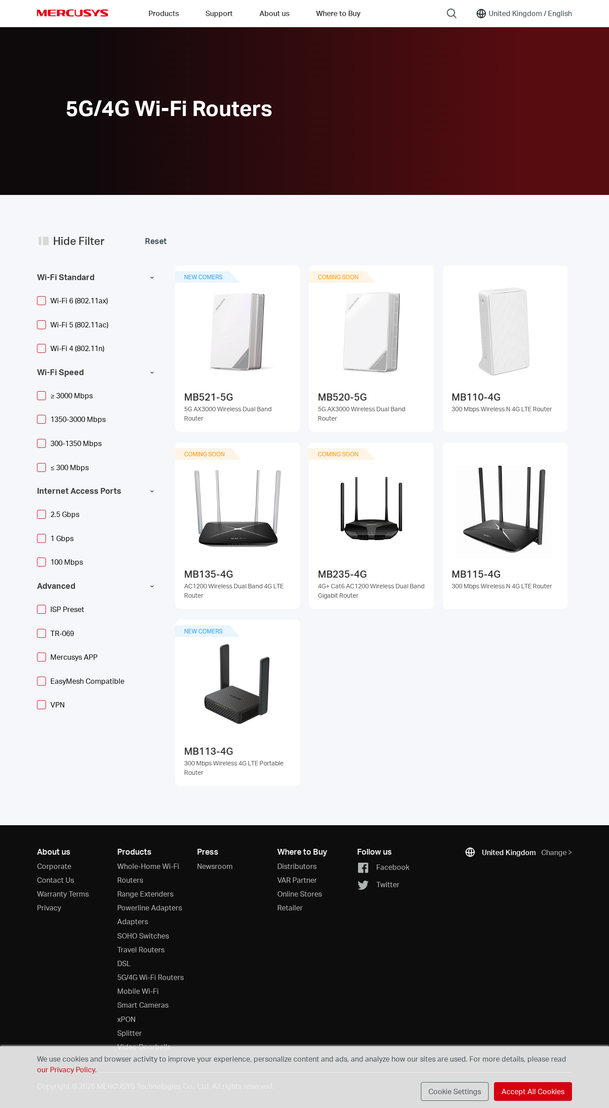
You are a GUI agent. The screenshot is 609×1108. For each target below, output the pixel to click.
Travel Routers (141, 949)
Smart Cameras (143, 1005)
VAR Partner (297, 880)
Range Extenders (145, 893)
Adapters (132, 921)
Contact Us (55, 880)
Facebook (392, 866)
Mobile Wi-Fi (138, 991)
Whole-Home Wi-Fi (148, 866)
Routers (130, 880)
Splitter (129, 1033)
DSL (124, 963)
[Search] (451, 13)
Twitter (387, 884)
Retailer (290, 907)
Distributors (297, 866)
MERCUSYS (72, 13)
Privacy (49, 907)
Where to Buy (338, 13)
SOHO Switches (143, 935)
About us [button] (274, 13)
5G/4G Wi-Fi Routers (150, 977)
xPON (126, 1019)
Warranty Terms (63, 893)
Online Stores (299, 893)
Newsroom (215, 866)
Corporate (54, 866)
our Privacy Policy (66, 1069)
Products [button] (163, 13)
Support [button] (219, 13)
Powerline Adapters (149, 907)
